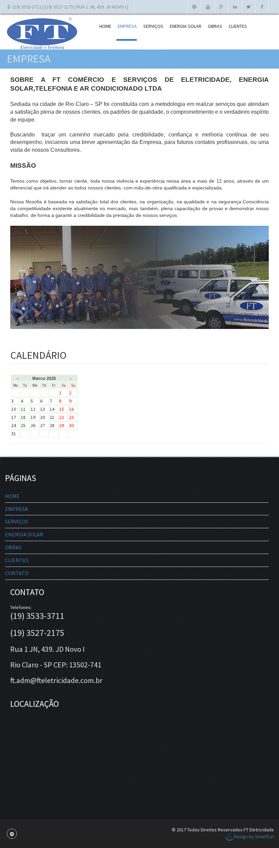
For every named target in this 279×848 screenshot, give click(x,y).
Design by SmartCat (253, 836)
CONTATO (17, 573)
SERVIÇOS (153, 26)
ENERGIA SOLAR (185, 26)
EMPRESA (127, 26)
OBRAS (215, 26)
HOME (105, 26)
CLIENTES (238, 26)
